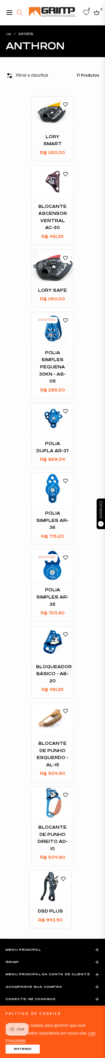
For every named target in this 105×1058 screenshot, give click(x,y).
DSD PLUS (50, 911)
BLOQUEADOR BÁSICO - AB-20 (52, 673)
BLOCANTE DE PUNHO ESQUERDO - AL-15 (52, 754)
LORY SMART (52, 140)
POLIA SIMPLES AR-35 (52, 596)
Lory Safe (52, 290)
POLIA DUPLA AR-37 (52, 447)
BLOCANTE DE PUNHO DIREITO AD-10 (53, 838)
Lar (8, 34)
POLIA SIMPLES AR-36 (52, 520)
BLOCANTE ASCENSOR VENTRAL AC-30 (52, 217)
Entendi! (22, 1049)
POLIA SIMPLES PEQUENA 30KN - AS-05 (52, 366)
